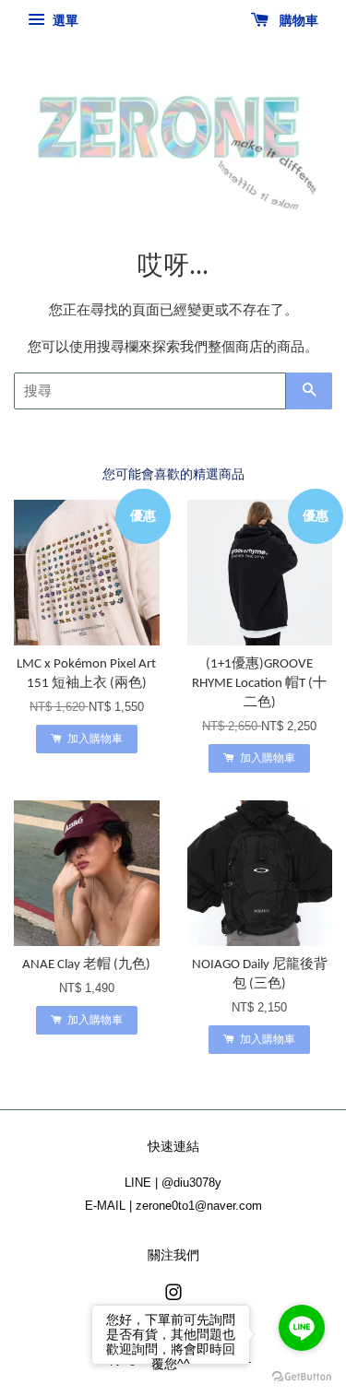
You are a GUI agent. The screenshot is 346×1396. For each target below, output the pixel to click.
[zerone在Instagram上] (173, 1296)
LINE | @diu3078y (173, 1182)
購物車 (297, 20)
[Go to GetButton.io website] (301, 1377)
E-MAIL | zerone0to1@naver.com (173, 1206)
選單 (63, 20)
